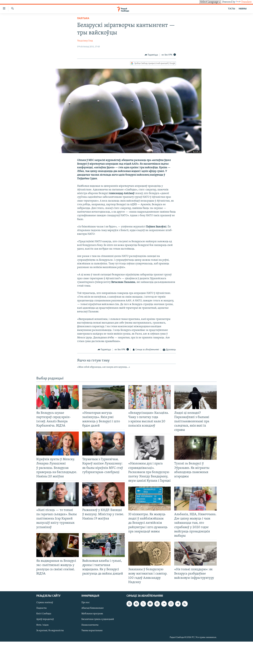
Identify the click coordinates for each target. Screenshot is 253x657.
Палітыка (83, 18)
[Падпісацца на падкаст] (157, 604)
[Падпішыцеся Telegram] (178, 604)
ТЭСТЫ (231, 9)
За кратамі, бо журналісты (50, 630)
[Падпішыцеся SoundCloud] (164, 604)
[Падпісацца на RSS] (185, 604)
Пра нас (85, 602)
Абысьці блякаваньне (92, 608)
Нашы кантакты (89, 625)
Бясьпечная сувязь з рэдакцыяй (97, 619)
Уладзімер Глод (85, 41)
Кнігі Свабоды (43, 614)
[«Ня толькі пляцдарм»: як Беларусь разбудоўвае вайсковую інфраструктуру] (195, 554)
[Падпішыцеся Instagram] (171, 604)
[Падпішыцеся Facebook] (136, 604)
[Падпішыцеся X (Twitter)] (143, 604)
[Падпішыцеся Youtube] (150, 604)
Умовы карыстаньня (91, 630)
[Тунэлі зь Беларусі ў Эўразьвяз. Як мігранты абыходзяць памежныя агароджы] (195, 448)
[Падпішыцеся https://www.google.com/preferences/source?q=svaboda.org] (129, 604)
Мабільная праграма (92, 614)
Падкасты (41, 608)
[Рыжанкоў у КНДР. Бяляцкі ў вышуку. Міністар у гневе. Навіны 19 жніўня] (103, 494)
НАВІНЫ (243, 9)
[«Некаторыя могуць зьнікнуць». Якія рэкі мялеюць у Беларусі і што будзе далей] (103, 397)
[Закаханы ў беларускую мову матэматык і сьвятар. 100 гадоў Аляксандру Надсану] (149, 554)
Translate (246, 2)
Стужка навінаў (44, 602)
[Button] (151, 55)
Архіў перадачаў (45, 619)
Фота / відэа (42, 625)
